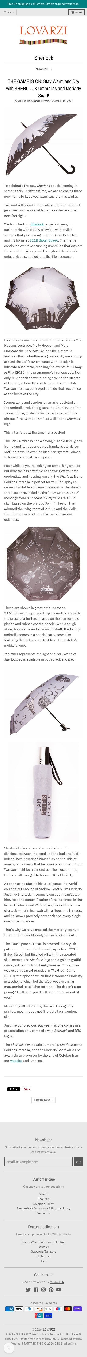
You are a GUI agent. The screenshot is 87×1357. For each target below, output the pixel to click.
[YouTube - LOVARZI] (58, 1289)
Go (78, 1162)
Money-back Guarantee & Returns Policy (43, 1208)
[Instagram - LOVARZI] (43, 1289)
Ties (43, 1261)
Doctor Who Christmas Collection (43, 1242)
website (16, 1060)
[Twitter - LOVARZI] (28, 1289)
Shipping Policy (43, 1204)
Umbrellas (43, 1256)
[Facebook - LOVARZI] (35, 1289)
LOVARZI (49, 1329)
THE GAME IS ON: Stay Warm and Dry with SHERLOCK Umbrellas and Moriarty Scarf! (43, 88)
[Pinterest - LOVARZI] (51, 1289)
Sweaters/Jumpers (43, 1251)
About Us (44, 1199)
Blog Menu (42, 69)
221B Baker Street (43, 240)
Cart (78, 12)
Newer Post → (43, 1100)
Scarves (43, 1247)
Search (43, 1194)
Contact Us (43, 1213)
